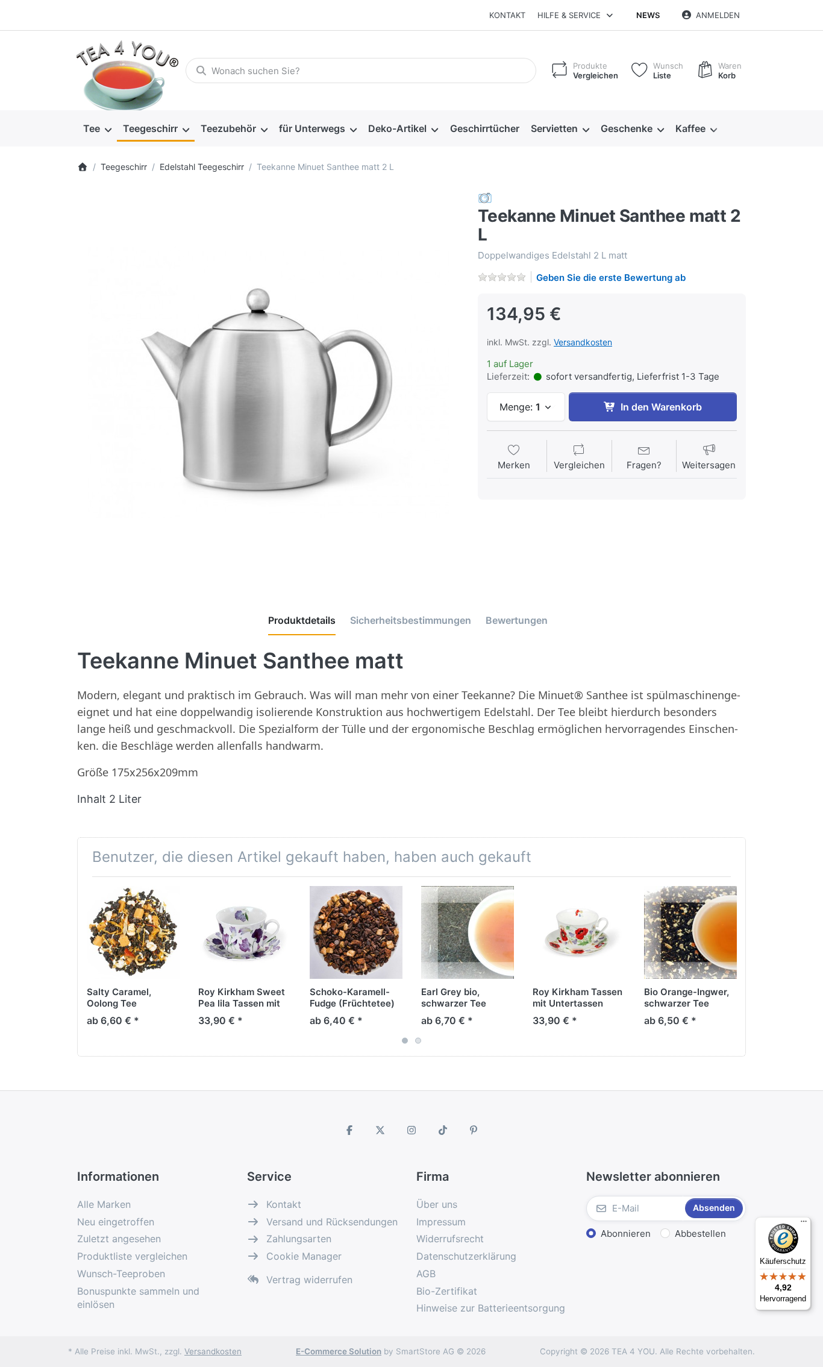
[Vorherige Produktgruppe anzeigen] (91, 967)
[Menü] (803, 1224)
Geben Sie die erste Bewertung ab (611, 277)
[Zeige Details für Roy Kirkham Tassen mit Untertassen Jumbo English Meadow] (579, 932)
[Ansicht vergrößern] (268, 382)
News (648, 15)
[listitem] (268, 382)
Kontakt (507, 15)
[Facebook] (349, 1130)
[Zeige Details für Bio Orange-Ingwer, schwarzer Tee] (690, 932)
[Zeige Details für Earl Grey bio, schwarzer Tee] (467, 932)
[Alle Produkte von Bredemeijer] (485, 197)
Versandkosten (583, 342)
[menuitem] (97, 129)
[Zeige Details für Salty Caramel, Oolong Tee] (133, 932)
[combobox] (361, 70)
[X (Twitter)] (381, 1130)
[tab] (302, 620)
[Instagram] (411, 1130)
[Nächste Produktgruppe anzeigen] (732, 967)
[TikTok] (443, 1130)
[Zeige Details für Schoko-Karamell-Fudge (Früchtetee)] (356, 932)
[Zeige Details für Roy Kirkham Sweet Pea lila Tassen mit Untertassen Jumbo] (244, 932)
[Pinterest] (473, 1130)
